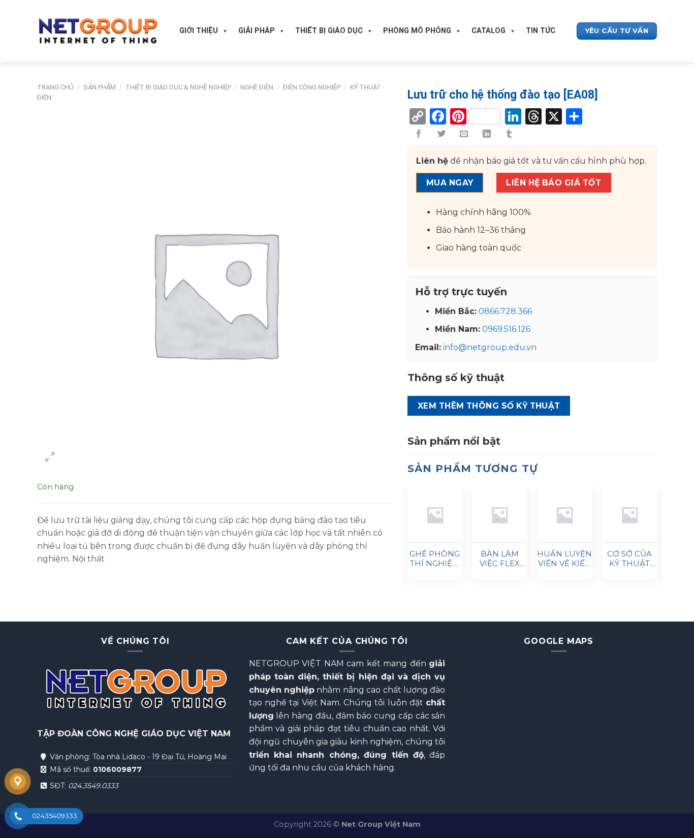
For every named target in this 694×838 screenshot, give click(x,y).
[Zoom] (50, 459)
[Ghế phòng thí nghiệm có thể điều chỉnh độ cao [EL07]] (434, 514)
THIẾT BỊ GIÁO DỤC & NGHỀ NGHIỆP (178, 87)
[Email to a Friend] (464, 134)
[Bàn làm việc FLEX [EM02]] (499, 514)
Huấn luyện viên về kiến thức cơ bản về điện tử (564, 559)
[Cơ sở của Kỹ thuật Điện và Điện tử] (629, 514)
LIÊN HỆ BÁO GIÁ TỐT (553, 183)
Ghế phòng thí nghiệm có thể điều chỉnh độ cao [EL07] (434, 559)
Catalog (488, 30)
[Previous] (408, 542)
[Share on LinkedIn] (487, 134)
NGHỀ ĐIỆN (256, 87)
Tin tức (540, 30)
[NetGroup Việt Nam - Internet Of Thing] (98, 31)
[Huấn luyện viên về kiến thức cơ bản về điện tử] (564, 514)
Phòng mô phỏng (417, 30)
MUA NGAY (450, 183)
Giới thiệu (198, 30)
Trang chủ (55, 87)
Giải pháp (256, 30)
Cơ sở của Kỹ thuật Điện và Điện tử (629, 559)
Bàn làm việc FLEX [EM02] (500, 559)
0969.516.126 (506, 329)
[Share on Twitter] (441, 134)
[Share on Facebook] (418, 134)
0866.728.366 (505, 311)
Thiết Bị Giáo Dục (329, 30)
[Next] (656, 542)
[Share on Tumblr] (509, 134)
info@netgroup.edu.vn (490, 347)
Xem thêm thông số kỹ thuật (489, 406)
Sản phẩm (99, 87)
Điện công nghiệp (311, 87)
